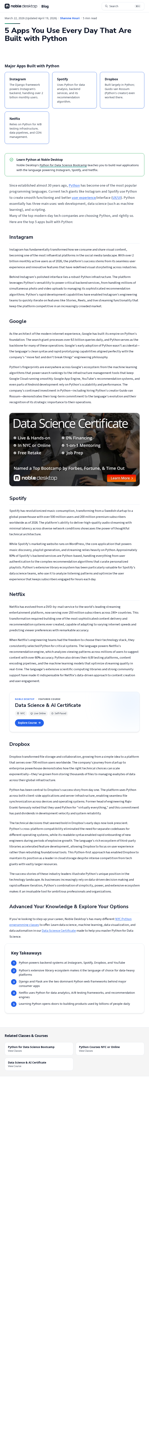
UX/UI (116, 197)
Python (74, 185)
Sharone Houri (70, 18)
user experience (84, 197)
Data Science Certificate (59, 930)
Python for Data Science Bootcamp (63, 165)
